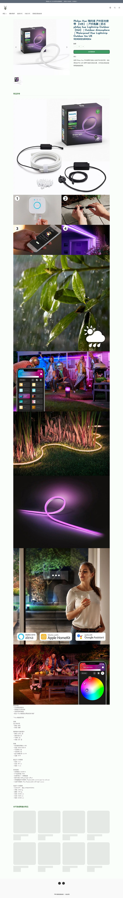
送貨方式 (19, 13)
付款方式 (27, 13)
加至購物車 (91, 52)
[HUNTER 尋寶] (5, 7)
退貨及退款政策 (37, 13)
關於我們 (12, 13)
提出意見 (68, 894)
